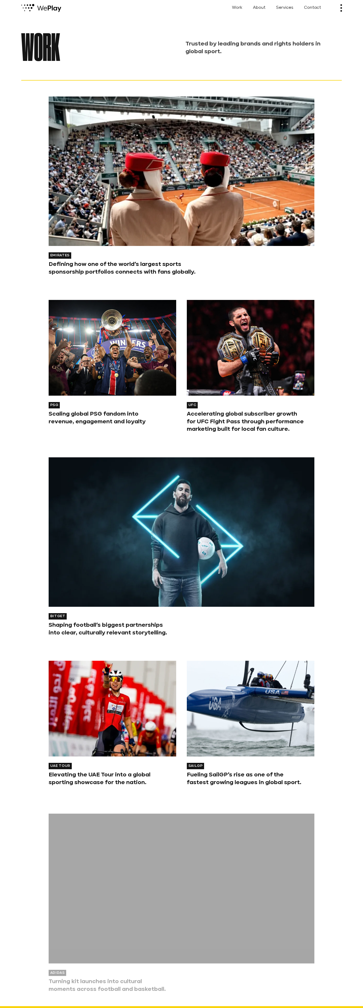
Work (237, 8)
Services (284, 8)
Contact (312, 8)
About (259, 8)
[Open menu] (341, 8)
